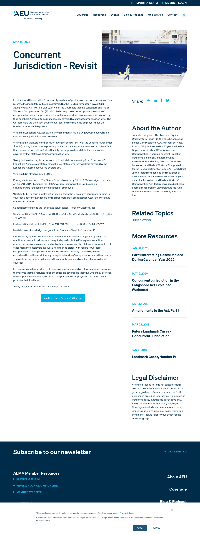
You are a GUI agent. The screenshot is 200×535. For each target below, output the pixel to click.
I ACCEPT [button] (140, 527)
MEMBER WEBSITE (29, 492)
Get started (177, 451)
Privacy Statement (127, 513)
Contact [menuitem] (172, 14)
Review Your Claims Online (37, 485)
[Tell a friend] (148, 100)
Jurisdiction (141, 220)
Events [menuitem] (115, 14)
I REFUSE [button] (156, 527)
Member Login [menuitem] (176, 2)
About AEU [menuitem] (177, 476)
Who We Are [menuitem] (155, 14)
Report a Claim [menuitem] (146, 2)
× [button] (172, 508)
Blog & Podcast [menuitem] (133, 14)
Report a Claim (28, 479)
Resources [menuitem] (99, 14)
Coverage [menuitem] (82, 14)
